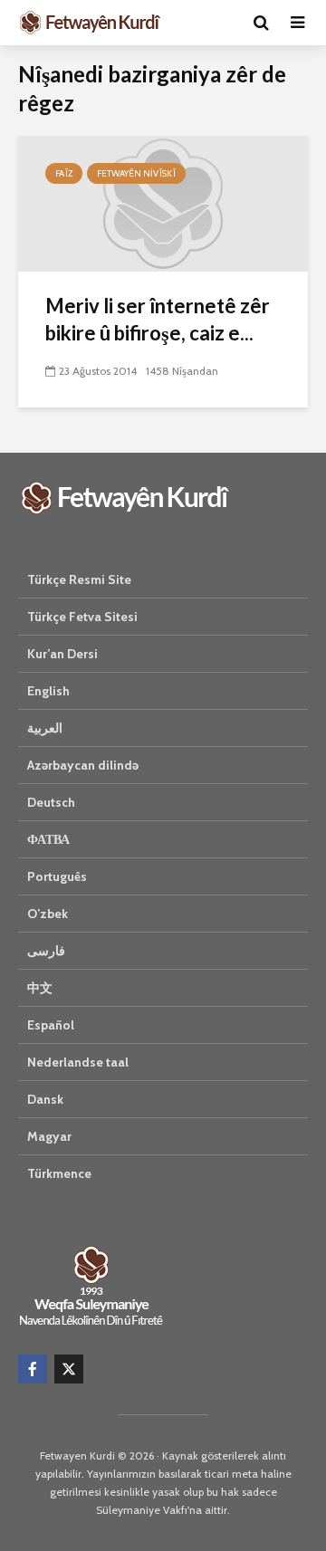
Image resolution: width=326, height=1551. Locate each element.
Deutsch (51, 802)
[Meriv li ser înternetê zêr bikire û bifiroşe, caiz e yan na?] (163, 202)
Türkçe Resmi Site (79, 579)
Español (50, 1025)
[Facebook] (32, 1369)
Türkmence (59, 1173)
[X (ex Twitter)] (68, 1369)
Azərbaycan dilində (83, 765)
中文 (40, 988)
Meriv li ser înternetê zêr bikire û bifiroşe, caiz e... (157, 319)
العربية (44, 728)
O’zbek (47, 913)
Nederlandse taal (78, 1062)
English (48, 691)
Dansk (45, 1099)
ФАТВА (48, 839)
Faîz (63, 173)
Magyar (49, 1136)
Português (57, 876)
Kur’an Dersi (62, 654)
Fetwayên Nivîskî (136, 173)
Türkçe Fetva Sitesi (82, 616)
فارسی (46, 951)
